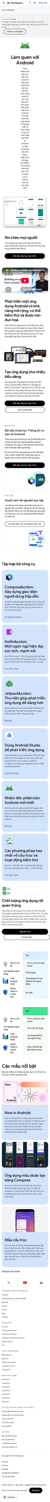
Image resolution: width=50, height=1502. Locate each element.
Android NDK (7, 1426)
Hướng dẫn (27, 937)
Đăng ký (36, 1490)
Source (4, 1306)
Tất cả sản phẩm (8, 1477)
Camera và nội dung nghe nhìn (13, 1338)
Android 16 (6, 1383)
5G (3, 1345)
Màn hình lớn (6, 1355)
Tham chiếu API (7, 1419)
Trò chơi (5, 1327)
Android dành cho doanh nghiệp (14, 1298)
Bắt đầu (8, 721)
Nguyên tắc (25, 931)
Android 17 (6, 1379)
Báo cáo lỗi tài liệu (8, 1440)
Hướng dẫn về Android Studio (12, 1411)
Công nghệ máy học (9, 1330)
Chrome (5, 1465)
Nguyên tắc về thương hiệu (36, 1485)
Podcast (5, 1317)
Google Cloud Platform (10, 1473)
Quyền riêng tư (7, 1341)
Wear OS (5, 1359)
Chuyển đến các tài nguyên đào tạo (24, 524)
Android (5, 1295)
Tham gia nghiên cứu (9, 1447)
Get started (8, 10)
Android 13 (6, 1394)
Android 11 (6, 1402)
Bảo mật (5, 1302)
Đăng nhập (43, 3)
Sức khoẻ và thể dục (9, 1334)
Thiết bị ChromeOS (9, 1362)
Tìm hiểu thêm (11, 669)
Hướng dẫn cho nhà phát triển (13, 1415)
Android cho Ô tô (8, 1366)
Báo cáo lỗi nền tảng (9, 1436)
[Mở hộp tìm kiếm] (30, 2)
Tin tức (4, 1310)
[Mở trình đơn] (3, 3)
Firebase (5, 1469)
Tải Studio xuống (8, 1422)
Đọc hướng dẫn (25, 410)
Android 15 (6, 1387)
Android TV (6, 1370)
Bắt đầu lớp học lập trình (24, 256)
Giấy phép (19, 1485)
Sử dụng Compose (13, 617)
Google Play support (9, 1443)
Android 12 (6, 1398)
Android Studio (12, 773)
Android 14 (6, 1390)
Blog (3, 1313)
